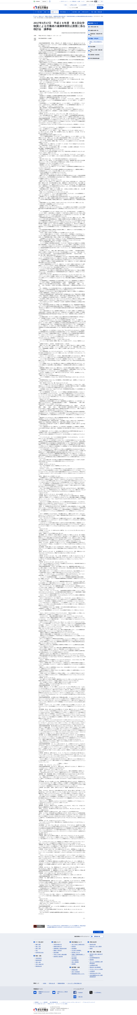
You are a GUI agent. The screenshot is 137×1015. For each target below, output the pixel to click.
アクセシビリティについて (89, 1002)
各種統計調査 (75, 969)
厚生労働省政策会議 (94, 58)
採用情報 (74, 964)
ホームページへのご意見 (61, 1003)
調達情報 (92, 959)
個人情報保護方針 (54, 1002)
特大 (102, 1)
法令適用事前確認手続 (95, 957)
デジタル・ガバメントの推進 (96, 969)
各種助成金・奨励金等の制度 (96, 34)
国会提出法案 (93, 944)
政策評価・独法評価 (94, 54)
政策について (94, 23)
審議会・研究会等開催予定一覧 (96, 42)
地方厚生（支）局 (76, 952)
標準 (95, 1)
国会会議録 (92, 46)
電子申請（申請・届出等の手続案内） (96, 955)
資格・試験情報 (75, 962)
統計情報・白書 (76, 967)
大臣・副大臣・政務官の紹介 (78, 944)
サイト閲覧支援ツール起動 (75, 1)
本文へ (66, 4)
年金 (37, 950)
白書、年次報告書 (76, 971)
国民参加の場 (100, 4)
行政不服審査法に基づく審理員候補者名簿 (96, 976)
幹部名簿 (74, 946)
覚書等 (91, 948)
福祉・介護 (38, 946)
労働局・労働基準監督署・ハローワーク (78, 955)
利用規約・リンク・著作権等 (41, 1002)
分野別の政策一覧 (94, 26)
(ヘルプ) (82, 1)
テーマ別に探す (40, 942)
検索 (101, 7)
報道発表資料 (39, 960)
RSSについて (51, 1003)
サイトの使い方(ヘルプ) (40, 1003)
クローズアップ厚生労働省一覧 (74, 983)
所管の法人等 (52, 983)
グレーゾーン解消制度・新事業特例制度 (96, 962)
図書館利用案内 (61, 983)
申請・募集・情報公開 (95, 951)
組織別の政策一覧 (94, 30)
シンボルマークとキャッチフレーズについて (71, 1002)
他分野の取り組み (40, 952)
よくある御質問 (82, 4)
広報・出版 (38, 962)
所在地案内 (74, 948)
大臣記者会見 (39, 958)
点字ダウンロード (64, 1)
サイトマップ (92, 4)
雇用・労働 (38, 948)
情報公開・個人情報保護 (95, 967)
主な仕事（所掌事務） (77, 950)
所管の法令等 (93, 942)
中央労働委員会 (75, 960)
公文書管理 (92, 971)
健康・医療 (38, 944)
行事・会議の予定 (40, 964)
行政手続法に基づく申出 (95, 973)
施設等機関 (74, 958)
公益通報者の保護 (94, 965)
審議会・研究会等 (94, 38)
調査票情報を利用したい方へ (78, 973)
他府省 (44, 983)
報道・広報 (38, 955)
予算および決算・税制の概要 (96, 50)
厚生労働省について (77, 942)
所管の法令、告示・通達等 (96, 946)
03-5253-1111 (58, 1010)
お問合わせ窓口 (73, 4)
